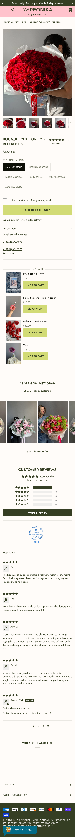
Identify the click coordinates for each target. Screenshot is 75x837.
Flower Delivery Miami (14, 22)
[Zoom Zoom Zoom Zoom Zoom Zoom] (37, 72)
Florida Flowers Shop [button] (15, 794)
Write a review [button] (37, 513)
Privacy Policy (62, 820)
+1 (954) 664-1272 (37, 14)
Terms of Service (49, 823)
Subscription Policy (29, 823)
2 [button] (33, 725)
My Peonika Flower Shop (17, 820)
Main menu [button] (8, 784)
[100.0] (36, 533)
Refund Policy (10, 823)
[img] (10, 562)
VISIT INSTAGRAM (37, 451)
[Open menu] (6, 9)
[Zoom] (9, 109)
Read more (8, 253)
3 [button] (39, 725)
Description (9, 228)
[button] (57, 140)
